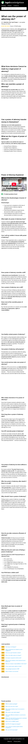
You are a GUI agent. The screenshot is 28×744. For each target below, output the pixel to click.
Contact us (16, 5)
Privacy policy (17, 741)
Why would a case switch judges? (13, 712)
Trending (3, 5)
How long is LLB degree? (11, 646)
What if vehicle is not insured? (12, 671)
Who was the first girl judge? (12, 729)
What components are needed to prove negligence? (14, 650)
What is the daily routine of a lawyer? (13, 655)
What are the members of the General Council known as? (15, 661)
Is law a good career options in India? (14, 666)
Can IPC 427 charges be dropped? (13, 724)
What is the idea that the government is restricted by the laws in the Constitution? (16, 719)
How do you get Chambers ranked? (13, 652)
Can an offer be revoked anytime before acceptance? (14, 727)
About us (9, 741)
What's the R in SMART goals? (12, 721)
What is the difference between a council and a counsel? (16, 715)
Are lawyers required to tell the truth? (13, 657)
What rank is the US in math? (12, 706)
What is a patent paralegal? (11, 703)
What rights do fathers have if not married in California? (15, 710)
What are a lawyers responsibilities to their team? (16, 663)
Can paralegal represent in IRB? (12, 668)
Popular (9, 5)
